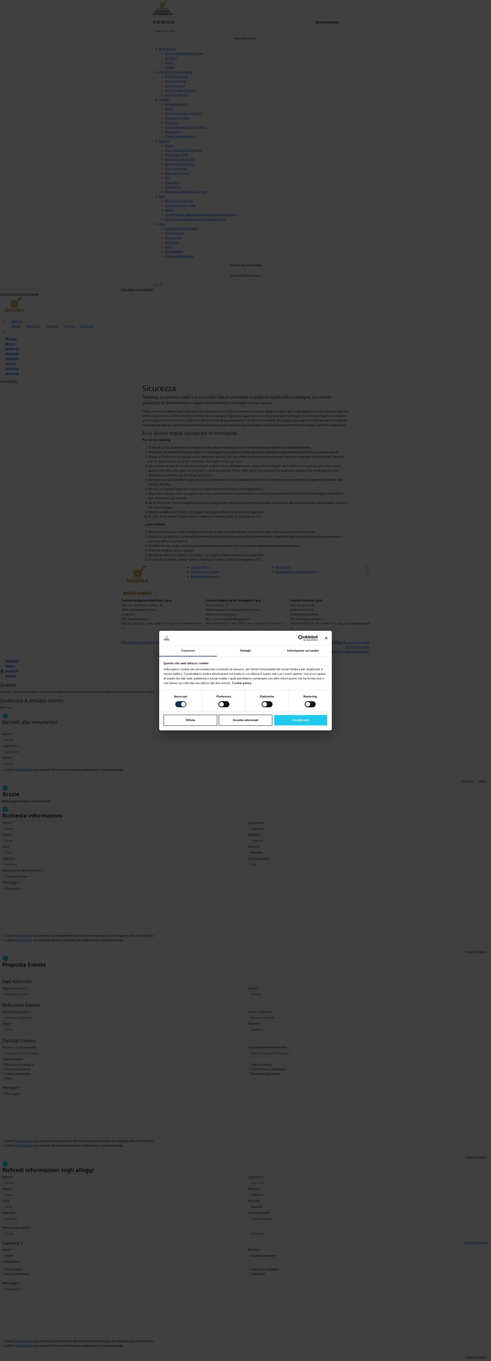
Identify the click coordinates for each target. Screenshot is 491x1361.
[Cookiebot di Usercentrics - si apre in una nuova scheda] (301, 638)
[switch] (223, 704)
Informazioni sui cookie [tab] (303, 650)
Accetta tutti (300, 720)
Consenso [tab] (188, 650)
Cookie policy (242, 683)
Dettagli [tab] (245, 650)
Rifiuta (190, 720)
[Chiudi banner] (326, 638)
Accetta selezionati (245, 720)
